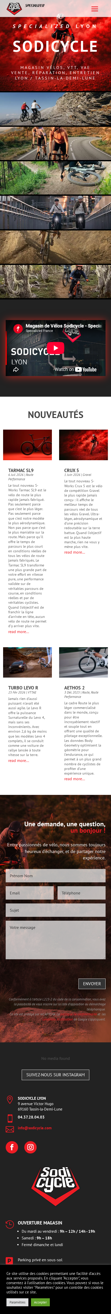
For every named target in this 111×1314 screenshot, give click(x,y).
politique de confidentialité (78, 1014)
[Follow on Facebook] (12, 1147)
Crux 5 (71, 470)
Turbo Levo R (23, 688)
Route (86, 692)
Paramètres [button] (17, 1302)
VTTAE (32, 692)
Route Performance (20, 477)
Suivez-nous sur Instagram (55, 1075)
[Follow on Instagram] (30, 1147)
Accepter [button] (40, 1302)
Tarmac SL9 (21, 470)
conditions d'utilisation (57, 1019)
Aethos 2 (74, 688)
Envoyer (92, 984)
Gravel (87, 475)
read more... (18, 631)
